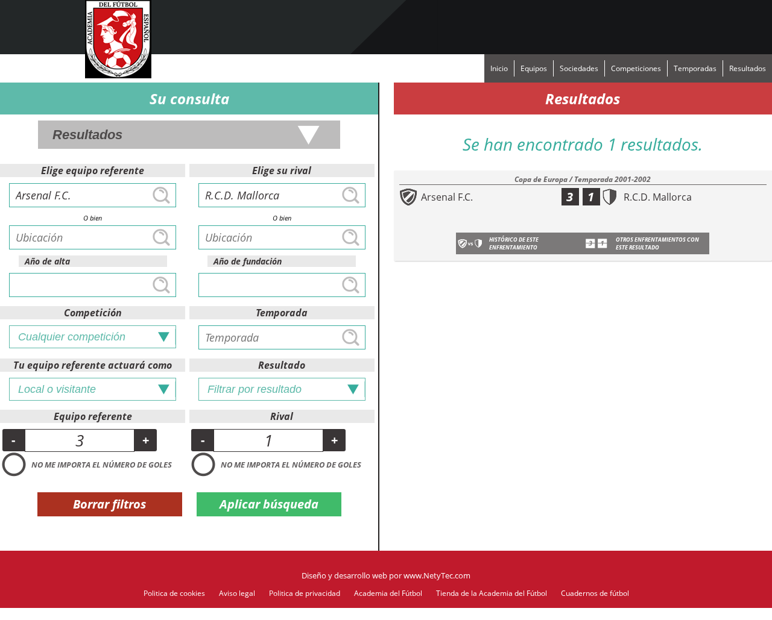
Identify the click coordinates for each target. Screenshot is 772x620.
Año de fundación (248, 261)
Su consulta (189, 98)
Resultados (747, 68)
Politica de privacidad (304, 593)
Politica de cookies (174, 593)
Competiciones (636, 68)
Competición (93, 312)
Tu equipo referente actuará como (92, 365)
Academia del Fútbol (388, 593)
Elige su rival (281, 170)
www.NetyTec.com (436, 575)
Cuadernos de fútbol (595, 593)
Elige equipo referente (92, 170)
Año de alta (47, 261)
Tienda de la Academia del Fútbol (491, 593)
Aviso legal (237, 593)
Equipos (533, 68)
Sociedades (579, 68)
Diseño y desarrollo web (344, 575)
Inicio (499, 68)
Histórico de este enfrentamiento (514, 243)
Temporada (282, 312)
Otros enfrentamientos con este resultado (657, 243)
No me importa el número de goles (101, 464)
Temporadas (695, 68)
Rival (281, 416)
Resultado (281, 365)
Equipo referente (93, 416)
